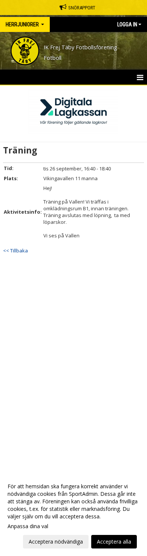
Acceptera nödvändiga (56, 541)
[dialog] (73, 513)
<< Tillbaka (15, 250)
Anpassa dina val (28, 526)
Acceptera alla (114, 541)
